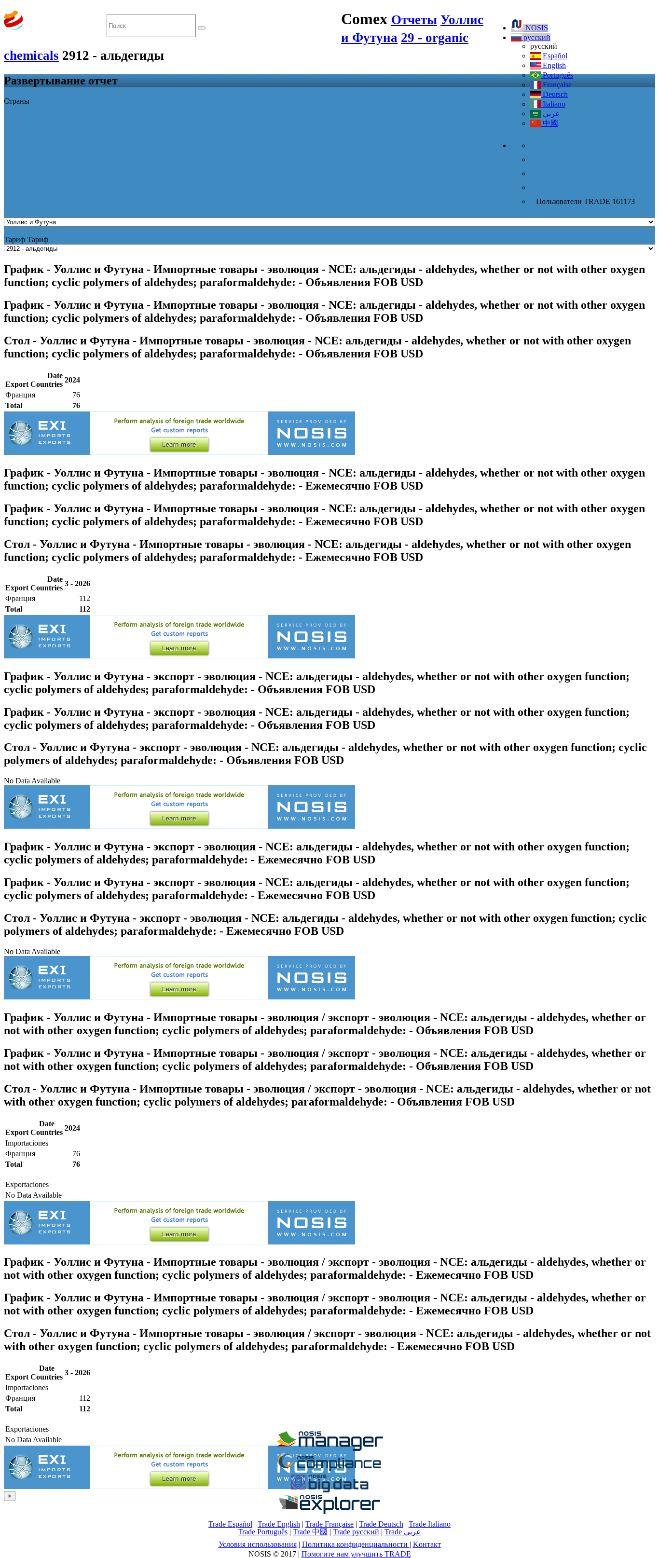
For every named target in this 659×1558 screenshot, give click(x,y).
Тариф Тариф (26, 239)
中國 (549, 123)
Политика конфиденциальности (356, 1544)
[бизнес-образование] (329, 1448)
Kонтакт (427, 1544)
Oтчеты (414, 20)
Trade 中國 (310, 1532)
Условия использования (258, 1544)
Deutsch (554, 94)
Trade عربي (402, 1532)
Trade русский (356, 1532)
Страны (16, 101)
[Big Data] (329, 1491)
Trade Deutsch (381, 1524)
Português (557, 75)
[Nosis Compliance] (329, 1469)
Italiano (553, 104)
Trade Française (329, 1524)
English (553, 65)
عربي (550, 113)
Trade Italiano (430, 1524)
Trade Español (230, 1524)
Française (556, 85)
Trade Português (263, 1532)
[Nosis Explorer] (329, 1511)
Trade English (279, 1524)
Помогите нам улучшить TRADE (356, 1554)
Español (554, 56)
